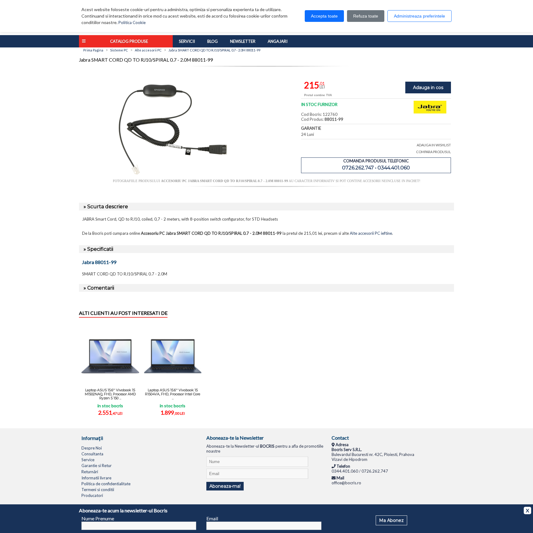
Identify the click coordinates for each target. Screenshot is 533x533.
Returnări (89, 471)
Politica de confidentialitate (105, 483)
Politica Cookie (132, 22)
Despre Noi (91, 448)
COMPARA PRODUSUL (433, 152)
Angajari (277, 41)
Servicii (187, 41)
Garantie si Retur (96, 465)
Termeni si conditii (97, 489)
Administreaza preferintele (419, 16)
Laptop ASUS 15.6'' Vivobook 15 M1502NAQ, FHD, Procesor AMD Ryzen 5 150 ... (110, 394)
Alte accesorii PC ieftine (371, 233)
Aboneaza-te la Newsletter (235, 438)
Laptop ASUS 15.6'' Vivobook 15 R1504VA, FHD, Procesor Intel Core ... (172, 394)
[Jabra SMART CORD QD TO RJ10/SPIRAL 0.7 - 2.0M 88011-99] (173, 176)
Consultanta (92, 453)
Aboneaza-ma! (225, 486)
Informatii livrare (96, 477)
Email (212, 518)
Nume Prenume (97, 518)
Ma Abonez (391, 520)
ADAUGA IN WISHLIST (434, 145)
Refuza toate (365, 16)
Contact (340, 438)
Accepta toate (324, 16)
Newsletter (242, 41)
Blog (212, 41)
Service (87, 459)
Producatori (92, 495)
